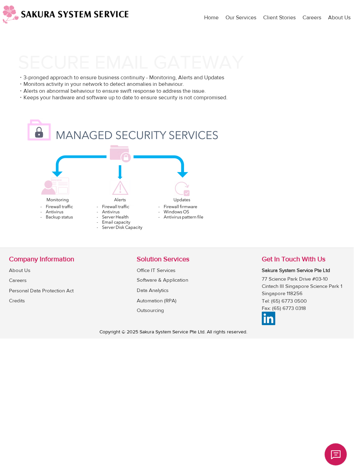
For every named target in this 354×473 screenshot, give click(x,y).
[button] (241, 17)
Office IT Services (156, 270)
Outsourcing (150, 310)
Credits (17, 300)
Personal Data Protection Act (41, 290)
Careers (18, 280)
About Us (19, 270)
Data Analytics (153, 290)
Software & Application (162, 280)
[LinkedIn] (268, 318)
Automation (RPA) (156, 300)
